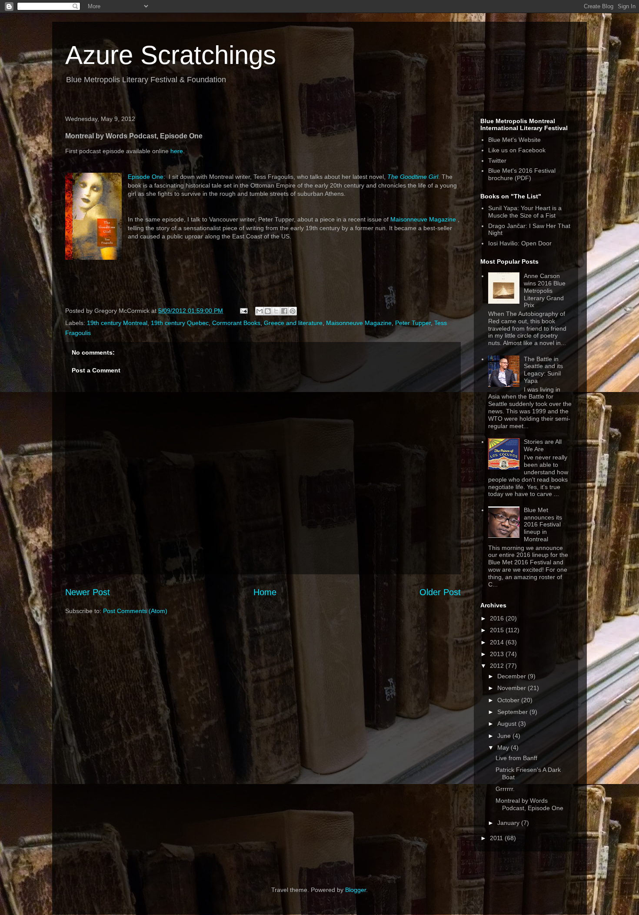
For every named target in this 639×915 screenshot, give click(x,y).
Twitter (497, 160)
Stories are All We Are (543, 445)
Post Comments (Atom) (135, 610)
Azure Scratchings (170, 55)
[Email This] (259, 311)
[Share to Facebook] (284, 311)
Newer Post (87, 592)
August (507, 723)
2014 (498, 642)
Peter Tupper (413, 322)
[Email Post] (243, 310)
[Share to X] (276, 311)
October (509, 700)
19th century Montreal (117, 322)
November (512, 687)
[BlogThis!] (267, 311)
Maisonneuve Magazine (423, 219)
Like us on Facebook (517, 150)
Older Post (440, 592)
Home (264, 592)
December (512, 676)
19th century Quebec (180, 322)
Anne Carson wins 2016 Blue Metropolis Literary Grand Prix (545, 290)
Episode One (145, 176)
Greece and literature (293, 322)
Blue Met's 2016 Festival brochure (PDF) (522, 174)
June (505, 735)
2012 (498, 665)
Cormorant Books (236, 322)
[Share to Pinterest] (292, 311)
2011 (497, 838)
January (509, 822)
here (176, 150)
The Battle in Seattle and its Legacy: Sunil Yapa (543, 369)
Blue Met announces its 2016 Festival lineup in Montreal (543, 524)
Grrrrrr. (505, 788)
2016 (498, 618)
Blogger (355, 889)
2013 (498, 653)
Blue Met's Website (514, 139)
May (504, 747)
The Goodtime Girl (412, 176)
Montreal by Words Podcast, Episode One (529, 804)
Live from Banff (516, 757)
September (513, 711)
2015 (498, 630)
